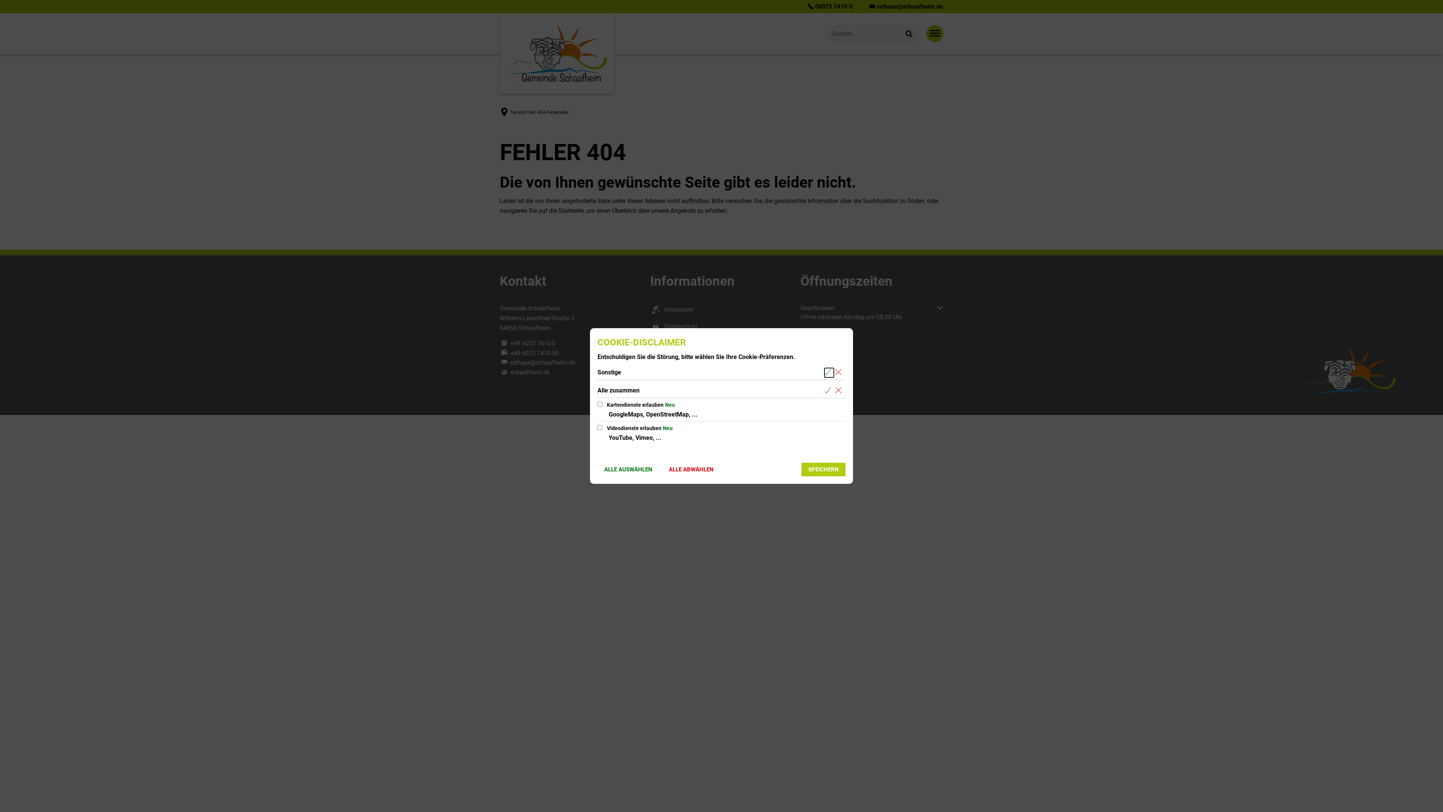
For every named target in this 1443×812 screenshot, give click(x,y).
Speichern (823, 469)
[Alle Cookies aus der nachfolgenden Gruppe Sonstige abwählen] (839, 372)
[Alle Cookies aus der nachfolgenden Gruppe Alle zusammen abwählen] (839, 390)
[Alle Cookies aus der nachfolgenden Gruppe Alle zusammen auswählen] (829, 390)
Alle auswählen (628, 469)
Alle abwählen (691, 469)
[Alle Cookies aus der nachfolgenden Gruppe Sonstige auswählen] (829, 372)
